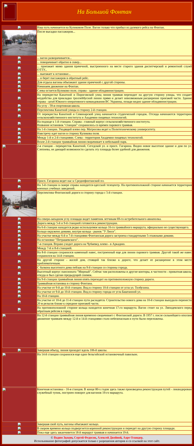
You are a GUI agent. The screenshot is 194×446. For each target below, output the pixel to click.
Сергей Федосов (85, 437)
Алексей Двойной (110, 437)
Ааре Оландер (132, 437)
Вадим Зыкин (63, 437)
